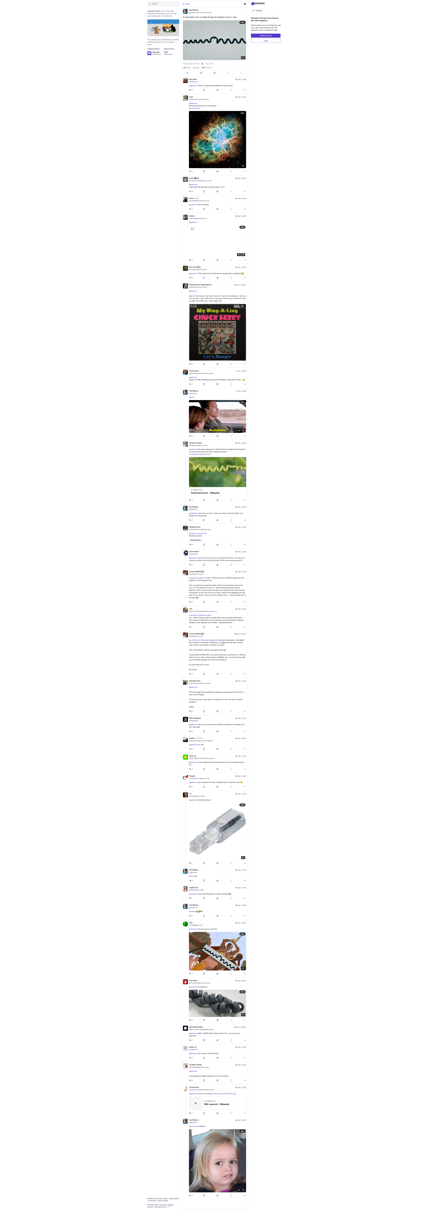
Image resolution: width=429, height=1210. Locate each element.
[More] (241, 73)
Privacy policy (152, 1200)
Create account (265, 36)
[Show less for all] (245, 4)
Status (165, 1198)
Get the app (162, 1205)
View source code (160, 1207)
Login (266, 41)
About (160, 1198)
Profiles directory (174, 1198)
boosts (187, 68)
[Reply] (187, 73)
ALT (243, 58)
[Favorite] (214, 73)
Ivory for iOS (210, 64)
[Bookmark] (228, 73)
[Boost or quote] (201, 73)
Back (188, 4)
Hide (242, 22)
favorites (206, 68)
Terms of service (163, 1200)
